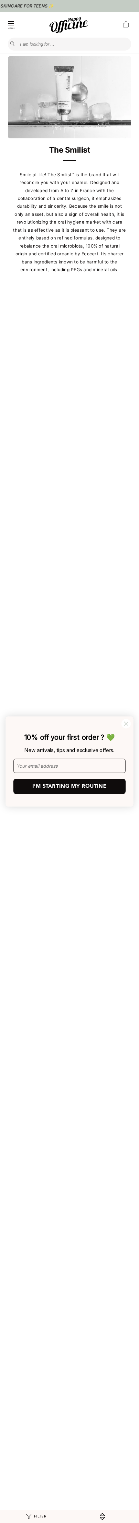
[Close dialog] (126, 724)
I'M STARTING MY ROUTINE (69, 786)
